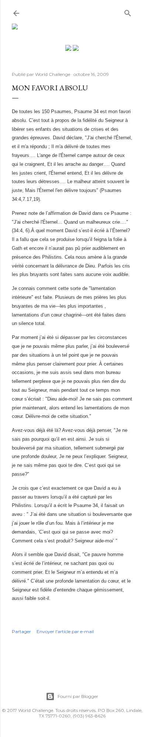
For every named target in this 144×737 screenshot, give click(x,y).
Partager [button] (21, 631)
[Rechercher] (127, 11)
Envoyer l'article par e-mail (65, 631)
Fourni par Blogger (78, 696)
